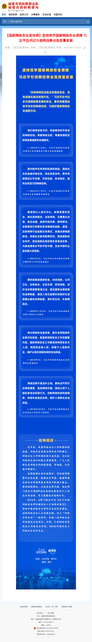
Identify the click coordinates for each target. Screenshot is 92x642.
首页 (4, 14)
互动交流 (46, 14)
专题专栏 (58, 14)
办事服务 (35, 14)
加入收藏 (51, 613)
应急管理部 (24, 607)
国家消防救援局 (36, 607)
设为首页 (40, 613)
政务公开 (24, 14)
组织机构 (13, 14)
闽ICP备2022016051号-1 (46, 631)
